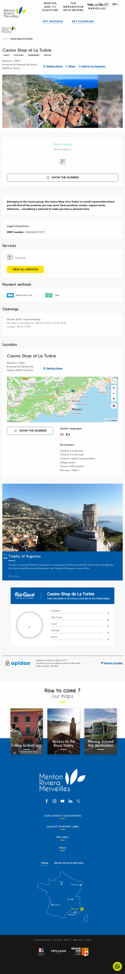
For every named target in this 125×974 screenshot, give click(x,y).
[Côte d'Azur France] (58, 952)
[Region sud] (80, 952)
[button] (100, 4)
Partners (67, 940)
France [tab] (44, 863)
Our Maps (57, 940)
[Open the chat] (117, 966)
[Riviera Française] (41, 952)
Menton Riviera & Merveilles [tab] (69, 863)
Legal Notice (77, 940)
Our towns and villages (42, 940)
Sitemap (88, 940)
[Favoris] (107, 4)
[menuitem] (15, 12)
